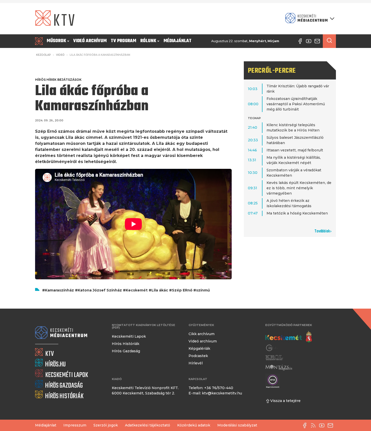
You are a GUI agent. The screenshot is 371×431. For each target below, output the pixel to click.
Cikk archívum (202, 334)
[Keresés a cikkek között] (329, 41)
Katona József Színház (100, 290)
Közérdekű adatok (193, 425)
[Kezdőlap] (40, 41)
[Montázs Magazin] (278, 367)
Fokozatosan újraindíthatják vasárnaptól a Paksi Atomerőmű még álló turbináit (296, 104)
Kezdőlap (43, 55)
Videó (60, 55)
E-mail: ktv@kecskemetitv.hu (215, 393)
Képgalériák (199, 348)
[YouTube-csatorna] (323, 425)
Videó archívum (90, 41)
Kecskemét (137, 290)
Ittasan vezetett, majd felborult (295, 150)
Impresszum (74, 425)
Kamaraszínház (59, 290)
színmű (203, 290)
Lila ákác (159, 290)
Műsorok (56, 41)
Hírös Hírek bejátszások (58, 80)
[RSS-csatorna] (314, 425)
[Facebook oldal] (306, 425)
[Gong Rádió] (272, 348)
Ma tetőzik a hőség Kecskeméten (297, 213)
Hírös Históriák (125, 343)
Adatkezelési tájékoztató (147, 425)
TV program (123, 41)
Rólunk (148, 41)
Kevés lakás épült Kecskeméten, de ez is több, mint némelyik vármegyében (299, 188)
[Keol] (274, 358)
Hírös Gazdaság (126, 351)
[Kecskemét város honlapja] (288, 337)
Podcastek (198, 356)
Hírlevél (196, 363)
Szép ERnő (182, 290)
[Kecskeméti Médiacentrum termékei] (308, 18)
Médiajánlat (178, 41)
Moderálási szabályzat (237, 425)
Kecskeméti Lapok (129, 336)
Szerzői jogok (105, 425)
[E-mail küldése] (331, 425)
